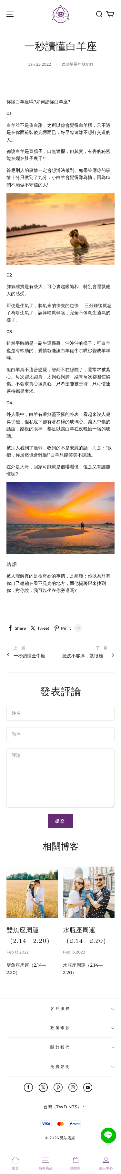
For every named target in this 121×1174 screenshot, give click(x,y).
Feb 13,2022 (17, 952)
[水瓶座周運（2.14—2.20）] (89, 892)
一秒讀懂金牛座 (29, 656)
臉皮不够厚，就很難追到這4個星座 (84, 656)
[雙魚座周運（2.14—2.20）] (32, 892)
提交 (60, 820)
